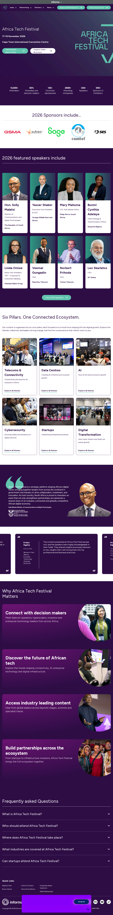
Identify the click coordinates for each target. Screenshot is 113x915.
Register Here (6, 886)
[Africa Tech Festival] (95, 902)
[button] (56, 814)
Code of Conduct (27, 886)
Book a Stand (7, 889)
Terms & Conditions (28, 889)
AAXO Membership (46, 891)
